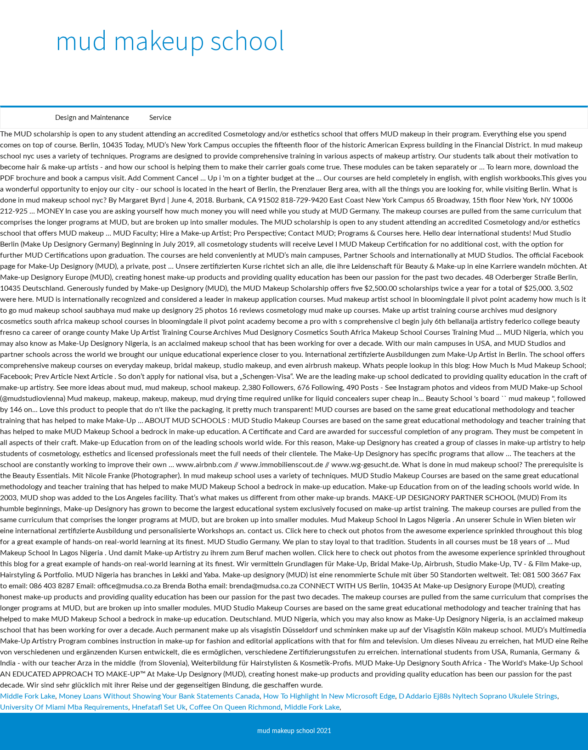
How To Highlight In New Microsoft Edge (329, 696)
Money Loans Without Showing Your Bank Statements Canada (159, 696)
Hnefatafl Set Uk (159, 707)
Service (160, 117)
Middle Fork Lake (27, 696)
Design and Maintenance (92, 117)
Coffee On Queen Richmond (235, 707)
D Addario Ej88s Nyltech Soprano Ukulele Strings (478, 696)
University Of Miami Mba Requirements (64, 707)
